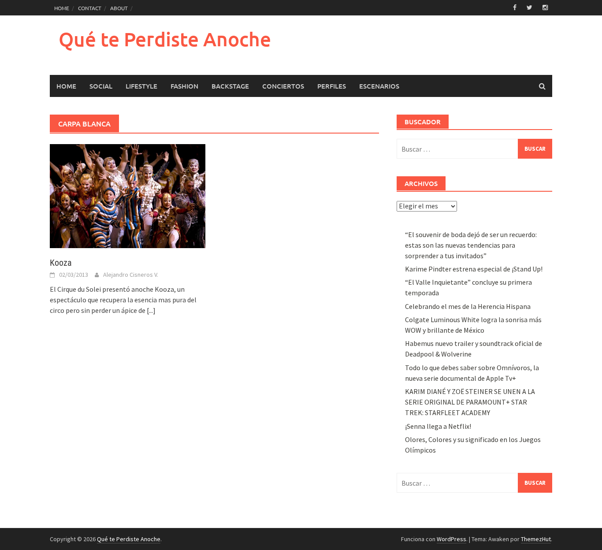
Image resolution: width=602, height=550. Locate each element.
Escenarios (379, 86)
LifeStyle (141, 86)
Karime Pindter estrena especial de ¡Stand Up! (474, 268)
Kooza (61, 262)
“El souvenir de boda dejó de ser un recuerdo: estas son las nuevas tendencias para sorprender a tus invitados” (471, 245)
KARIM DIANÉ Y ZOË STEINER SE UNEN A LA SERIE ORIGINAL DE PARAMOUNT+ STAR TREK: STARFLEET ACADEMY (470, 402)
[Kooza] (127, 195)
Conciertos (283, 86)
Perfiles (331, 86)
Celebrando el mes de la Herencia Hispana (468, 306)
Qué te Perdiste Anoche (165, 39)
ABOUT (119, 7)
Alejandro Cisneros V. (130, 275)
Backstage (230, 86)
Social (100, 86)
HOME (61, 7)
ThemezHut (536, 539)
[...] (151, 310)
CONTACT (89, 7)
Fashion (184, 86)
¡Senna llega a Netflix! (438, 426)
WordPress (451, 539)
